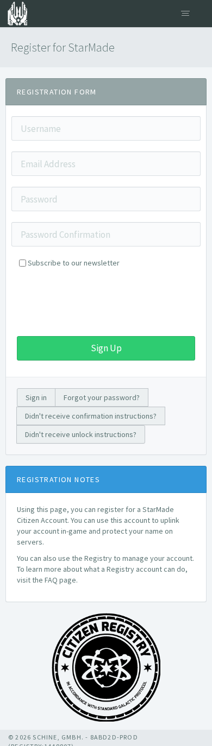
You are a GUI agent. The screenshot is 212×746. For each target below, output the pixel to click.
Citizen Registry (13, 13)
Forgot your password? (102, 397)
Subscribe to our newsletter (74, 263)
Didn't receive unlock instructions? (80, 434)
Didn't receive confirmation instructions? (91, 416)
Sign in (36, 397)
